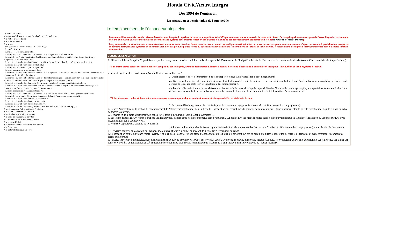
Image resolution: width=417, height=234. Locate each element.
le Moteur (10, 44)
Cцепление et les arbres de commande (22, 119)
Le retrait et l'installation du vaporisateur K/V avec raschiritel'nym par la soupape (41, 106)
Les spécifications (13, 49)
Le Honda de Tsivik (12, 33)
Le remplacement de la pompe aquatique (23, 70)
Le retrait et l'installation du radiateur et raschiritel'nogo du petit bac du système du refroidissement (48, 62)
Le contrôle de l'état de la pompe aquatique (24, 67)
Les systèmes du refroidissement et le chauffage (26, 46)
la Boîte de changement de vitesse (21, 117)
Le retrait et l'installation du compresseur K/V (25, 101)
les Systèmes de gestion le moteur (20, 114)
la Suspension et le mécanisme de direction (24, 124)
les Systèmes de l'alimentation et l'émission (24, 109)
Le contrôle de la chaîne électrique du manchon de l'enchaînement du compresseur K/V (43, 96)
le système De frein (14, 122)
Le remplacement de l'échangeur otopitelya (24, 91)
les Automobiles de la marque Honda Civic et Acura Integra (32, 36)
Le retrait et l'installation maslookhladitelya (24, 65)
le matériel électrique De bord (19, 130)
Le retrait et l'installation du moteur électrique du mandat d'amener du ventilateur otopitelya (45, 83)
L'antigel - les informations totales (20, 52)
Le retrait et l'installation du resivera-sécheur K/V (27, 98)
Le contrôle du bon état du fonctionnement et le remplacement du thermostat (39, 54)
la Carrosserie (11, 127)
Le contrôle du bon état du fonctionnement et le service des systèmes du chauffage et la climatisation (49, 93)
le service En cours (14, 41)
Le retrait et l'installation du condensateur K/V (25, 104)
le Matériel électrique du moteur (20, 111)
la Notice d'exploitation (16, 39)
